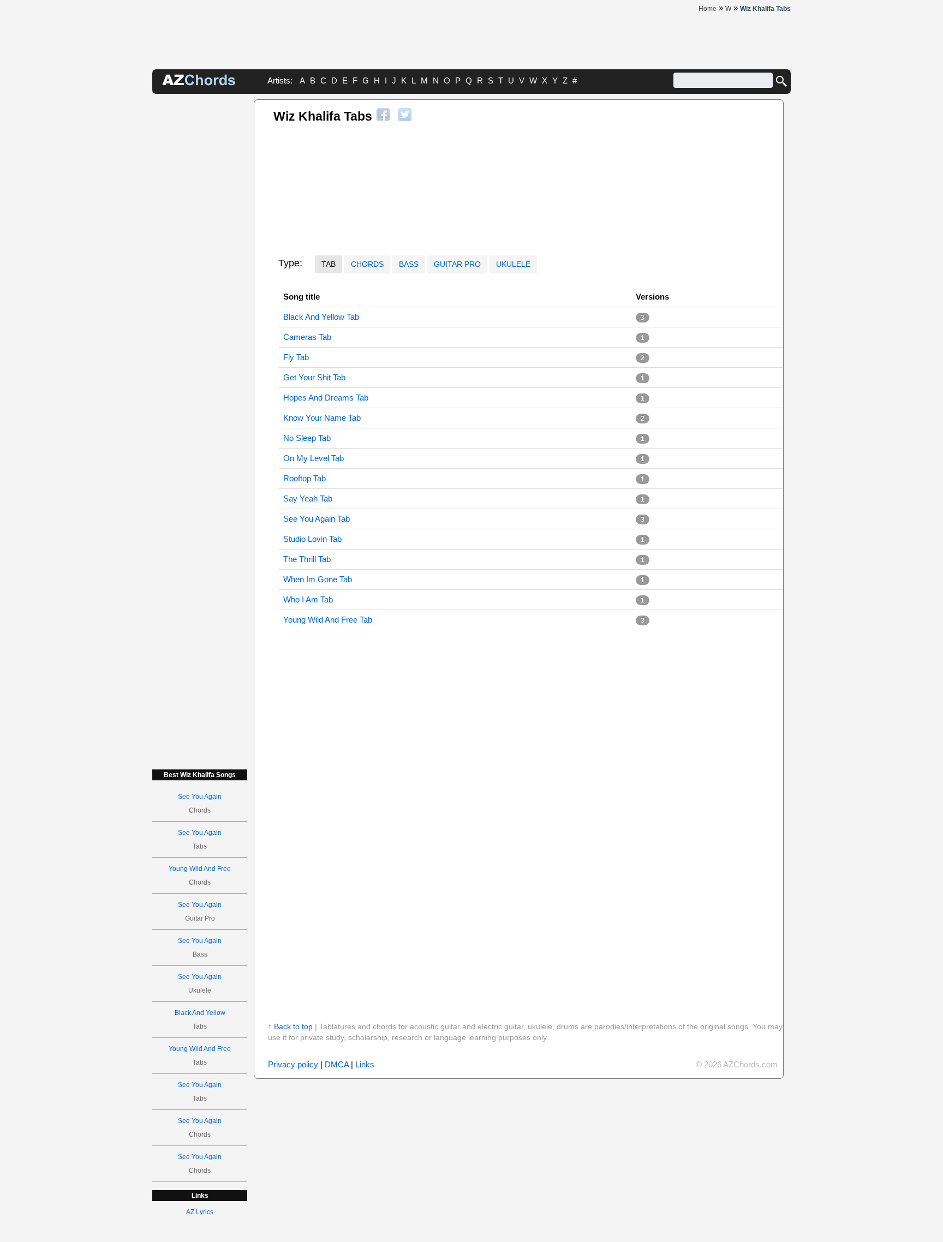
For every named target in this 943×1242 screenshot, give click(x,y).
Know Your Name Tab (322, 417)
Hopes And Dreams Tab (325, 397)
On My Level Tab (313, 458)
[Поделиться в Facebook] (383, 114)
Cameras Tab (307, 337)
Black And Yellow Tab (321, 316)
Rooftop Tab (304, 478)
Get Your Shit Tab (314, 377)
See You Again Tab (316, 518)
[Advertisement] (199, 263)
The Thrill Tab (307, 559)
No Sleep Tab (307, 438)
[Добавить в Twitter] (404, 114)
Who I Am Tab (308, 599)
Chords (367, 264)
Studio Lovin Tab (312, 539)
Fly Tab (296, 357)
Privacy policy (293, 1064)
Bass (409, 264)
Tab (328, 264)
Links (364, 1064)
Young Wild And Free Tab (327, 619)
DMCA (337, 1064)
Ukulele (513, 264)
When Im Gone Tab (317, 579)
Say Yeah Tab (307, 498)
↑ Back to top (290, 1026)
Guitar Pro (457, 264)
